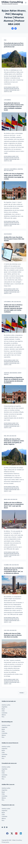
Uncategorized (8, 234)
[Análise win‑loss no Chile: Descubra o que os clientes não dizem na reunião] (14, 648)
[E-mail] (2, 827)
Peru (5, 40)
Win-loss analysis (8, 170)
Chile (5, 630)
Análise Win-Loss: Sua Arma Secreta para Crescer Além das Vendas (14, 238)
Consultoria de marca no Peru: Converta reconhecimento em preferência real (14, 44)
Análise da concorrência (10, 169)
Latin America (7, 99)
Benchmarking (13, 372)
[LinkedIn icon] (12, 28)
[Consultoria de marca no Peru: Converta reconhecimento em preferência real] (14, 58)
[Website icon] (15, 28)
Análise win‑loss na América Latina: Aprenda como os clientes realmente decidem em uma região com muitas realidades (13, 308)
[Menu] (25, 2)
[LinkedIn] (4, 827)
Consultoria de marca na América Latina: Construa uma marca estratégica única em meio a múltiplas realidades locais (13, 106)
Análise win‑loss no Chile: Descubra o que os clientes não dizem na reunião (13, 635)
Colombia (6, 564)
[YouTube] (6, 827)
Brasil (3, 709)
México (4, 715)
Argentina (20, 169)
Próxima (21, 692)
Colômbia (4, 713)
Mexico (5, 499)
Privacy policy (5, 842)
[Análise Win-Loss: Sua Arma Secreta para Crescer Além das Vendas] (14, 252)
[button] (7, 833)
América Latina (6, 705)
